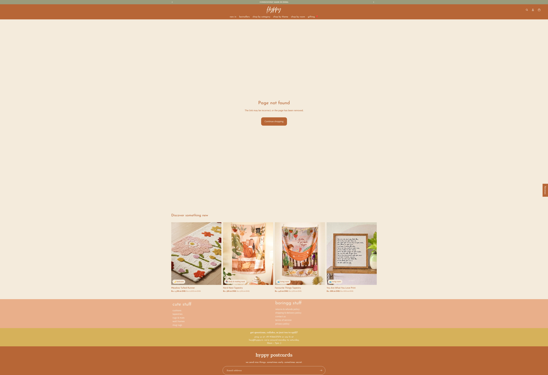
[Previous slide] (175, 253)
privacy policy (282, 323)
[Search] (527, 10)
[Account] (533, 10)
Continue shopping (274, 121)
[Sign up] (321, 370)
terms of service (283, 320)
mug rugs (177, 325)
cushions (177, 310)
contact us (280, 316)
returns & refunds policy (287, 309)
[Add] (216, 280)
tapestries (178, 314)
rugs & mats (179, 317)
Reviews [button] (545, 190)
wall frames (179, 321)
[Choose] (268, 280)
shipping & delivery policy (288, 312)
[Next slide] (217, 253)
